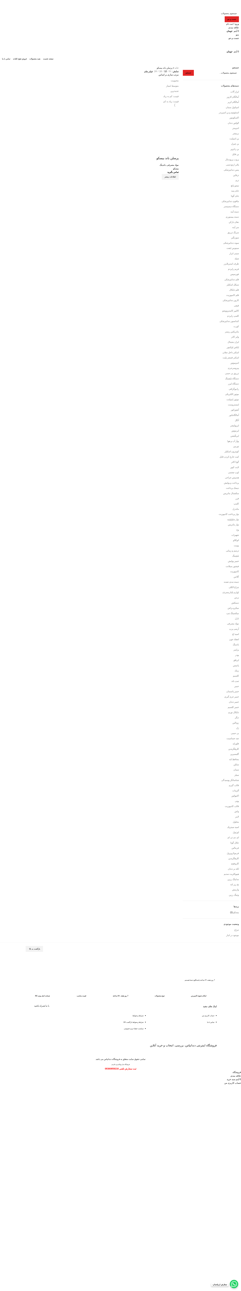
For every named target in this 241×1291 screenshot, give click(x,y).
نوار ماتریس (233, 524)
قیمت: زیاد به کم (171, 101)
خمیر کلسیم (233, 707)
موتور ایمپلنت (232, 399)
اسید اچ (235, 634)
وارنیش (235, 889)
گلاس (236, 577)
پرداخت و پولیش (231, 483)
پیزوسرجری (233, 368)
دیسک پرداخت (232, 488)
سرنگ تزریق (233, 232)
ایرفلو (236, 660)
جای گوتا (235, 196)
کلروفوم (235, 863)
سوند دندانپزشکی (231, 243)
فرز (237, 498)
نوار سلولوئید (233, 519)
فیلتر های (148, 71)
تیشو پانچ (235, 185)
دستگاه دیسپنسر (231, 206)
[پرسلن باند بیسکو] (158, 128)
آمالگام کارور (233, 97)
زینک (237, 670)
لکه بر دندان (233, 869)
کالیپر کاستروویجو (230, 311)
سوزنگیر (235, 237)
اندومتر (235, 128)
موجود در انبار (232, 935)
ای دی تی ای (233, 837)
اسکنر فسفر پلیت (231, 357)
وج (237, 530)
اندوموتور (234, 363)
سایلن (236, 764)
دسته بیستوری (232, 217)
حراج (236, 930)
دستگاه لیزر (233, 383)
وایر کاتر (235, 337)
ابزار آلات (234, 92)
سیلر (236, 775)
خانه (177, 68)
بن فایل (235, 154)
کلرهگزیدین (233, 749)
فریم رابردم (233, 269)
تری (237, 180)
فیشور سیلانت (232, 566)
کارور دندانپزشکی (231, 300)
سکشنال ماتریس (231, 493)
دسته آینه (235, 211)
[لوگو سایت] (228, 5)
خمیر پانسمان (232, 691)
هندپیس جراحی (232, 477)
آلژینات (235, 790)
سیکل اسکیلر (233, 284)
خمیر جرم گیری (231, 697)
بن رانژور (234, 149)
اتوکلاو (236, 540)
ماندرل (235, 509)
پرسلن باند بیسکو (167, 158)
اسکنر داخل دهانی (230, 352)
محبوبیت (175, 80)
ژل (237, 728)
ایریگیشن (234, 436)
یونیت (236, 545)
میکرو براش (233, 608)
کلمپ (236, 503)
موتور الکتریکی (232, 394)
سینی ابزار (234, 253)
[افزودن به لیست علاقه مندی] (175, 152)
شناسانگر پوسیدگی (230, 780)
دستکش (235, 603)
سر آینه (235, 227)
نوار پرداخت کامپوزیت (229, 514)
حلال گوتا (234, 843)
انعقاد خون (234, 639)
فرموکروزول (233, 853)
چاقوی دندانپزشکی (230, 201)
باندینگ (236, 644)
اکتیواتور (235, 796)
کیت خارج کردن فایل (229, 457)
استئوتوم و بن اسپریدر (229, 112)
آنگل (237, 420)
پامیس (236, 665)
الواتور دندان (233, 123)
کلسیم (236, 676)
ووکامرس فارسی (116, 1064)
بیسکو (236, 912)
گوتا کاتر (235, 462)
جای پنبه (235, 191)
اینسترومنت (233, 404)
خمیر (236, 686)
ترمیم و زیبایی (232, 550)
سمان (236, 769)
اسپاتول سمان (232, 107)
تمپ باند (235, 681)
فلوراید (236, 743)
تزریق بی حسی (232, 373)
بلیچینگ (235, 556)
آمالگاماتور (234, 415)
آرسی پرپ (234, 629)
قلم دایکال (234, 290)
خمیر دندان (234, 702)
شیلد (237, 258)
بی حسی (235, 733)
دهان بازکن (234, 222)
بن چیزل (235, 144)
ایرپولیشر (234, 425)
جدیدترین (174, 91)
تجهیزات (235, 535)
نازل (237, 618)
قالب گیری (234, 785)
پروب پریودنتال (232, 159)
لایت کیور (234, 467)
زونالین (235, 723)
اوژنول (236, 832)
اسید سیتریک (233, 827)
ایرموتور (235, 430)
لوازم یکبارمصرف (230, 592)
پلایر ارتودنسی (232, 164)
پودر (237, 655)
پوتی (237, 801)
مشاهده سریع (175, 183)
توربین (236, 446)
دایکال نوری (233, 712)
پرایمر (236, 649)
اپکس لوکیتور (233, 347)
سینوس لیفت (232, 248)
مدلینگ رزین (233, 879)
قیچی (236, 305)
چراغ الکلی (234, 587)
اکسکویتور (234, 117)
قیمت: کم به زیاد (171, 96)
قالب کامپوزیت (232, 806)
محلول (236, 822)
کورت (236, 326)
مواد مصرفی (233, 623)
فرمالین (235, 848)
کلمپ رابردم (233, 316)
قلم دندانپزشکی (231, 279)
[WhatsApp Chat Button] (234, 1284)
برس (236, 597)
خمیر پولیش (233, 561)
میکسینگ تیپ (232, 613)
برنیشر (236, 133)
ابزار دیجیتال (233, 342)
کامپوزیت (234, 571)
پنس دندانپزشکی (231, 170)
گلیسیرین (234, 754)
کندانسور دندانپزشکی (229, 321)
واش (236, 811)
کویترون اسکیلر (232, 451)
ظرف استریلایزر (231, 264)
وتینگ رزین (234, 895)
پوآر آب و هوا (233, 441)
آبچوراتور (235, 410)
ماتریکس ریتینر (232, 331)
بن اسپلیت (234, 138)
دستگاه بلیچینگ (232, 378)
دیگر (237, 717)
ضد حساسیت (232, 738)
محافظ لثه (234, 759)
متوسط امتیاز (172, 86)
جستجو (235, 67)
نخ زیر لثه (234, 884)
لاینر (237, 816)
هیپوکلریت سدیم (231, 874)
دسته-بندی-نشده (231, 582)
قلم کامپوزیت (232, 295)
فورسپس (234, 274)
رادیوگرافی (234, 389)
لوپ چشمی (233, 472)
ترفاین (236, 175)
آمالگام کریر (233, 102)
